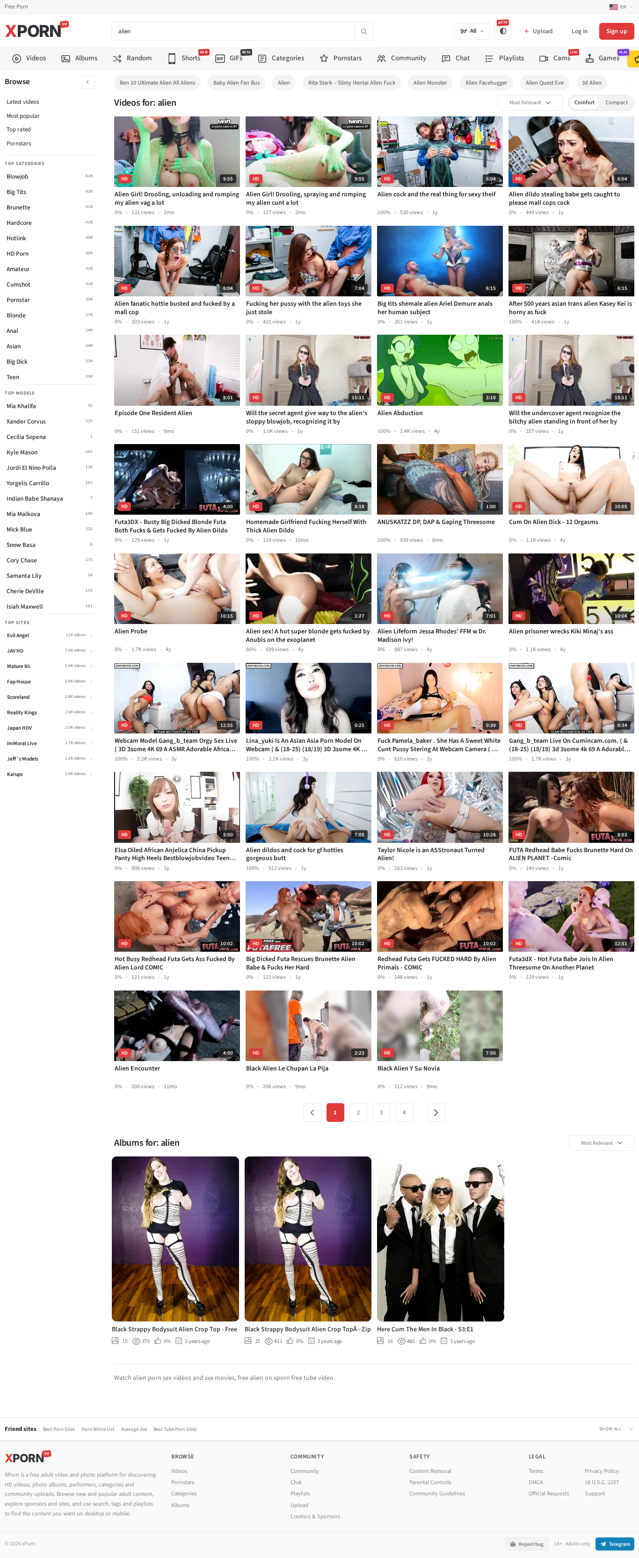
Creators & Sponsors (315, 1516)
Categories (183, 1493)
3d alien (592, 83)
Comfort (584, 103)
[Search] (363, 31)
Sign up (616, 31)
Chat (296, 1482)
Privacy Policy (602, 1471)
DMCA (536, 1482)
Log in (580, 31)
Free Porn (16, 7)
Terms (536, 1471)
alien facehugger (486, 83)
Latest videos (23, 102)
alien (284, 83)
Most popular (23, 116)
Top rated (19, 129)
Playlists (300, 1493)
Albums (180, 1505)
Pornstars (19, 143)
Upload (299, 1505)
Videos (179, 1471)
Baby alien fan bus (236, 83)
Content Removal (430, 1471)
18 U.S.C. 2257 (602, 1482)
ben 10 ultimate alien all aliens (157, 83)
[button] (629, 83)
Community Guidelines (437, 1493)
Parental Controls (430, 1482)
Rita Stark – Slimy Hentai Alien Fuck (351, 83)
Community (304, 1471)
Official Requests (549, 1493)
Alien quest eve (545, 83)
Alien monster (430, 83)
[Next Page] (436, 1112)
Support (595, 1493)
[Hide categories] (87, 82)
